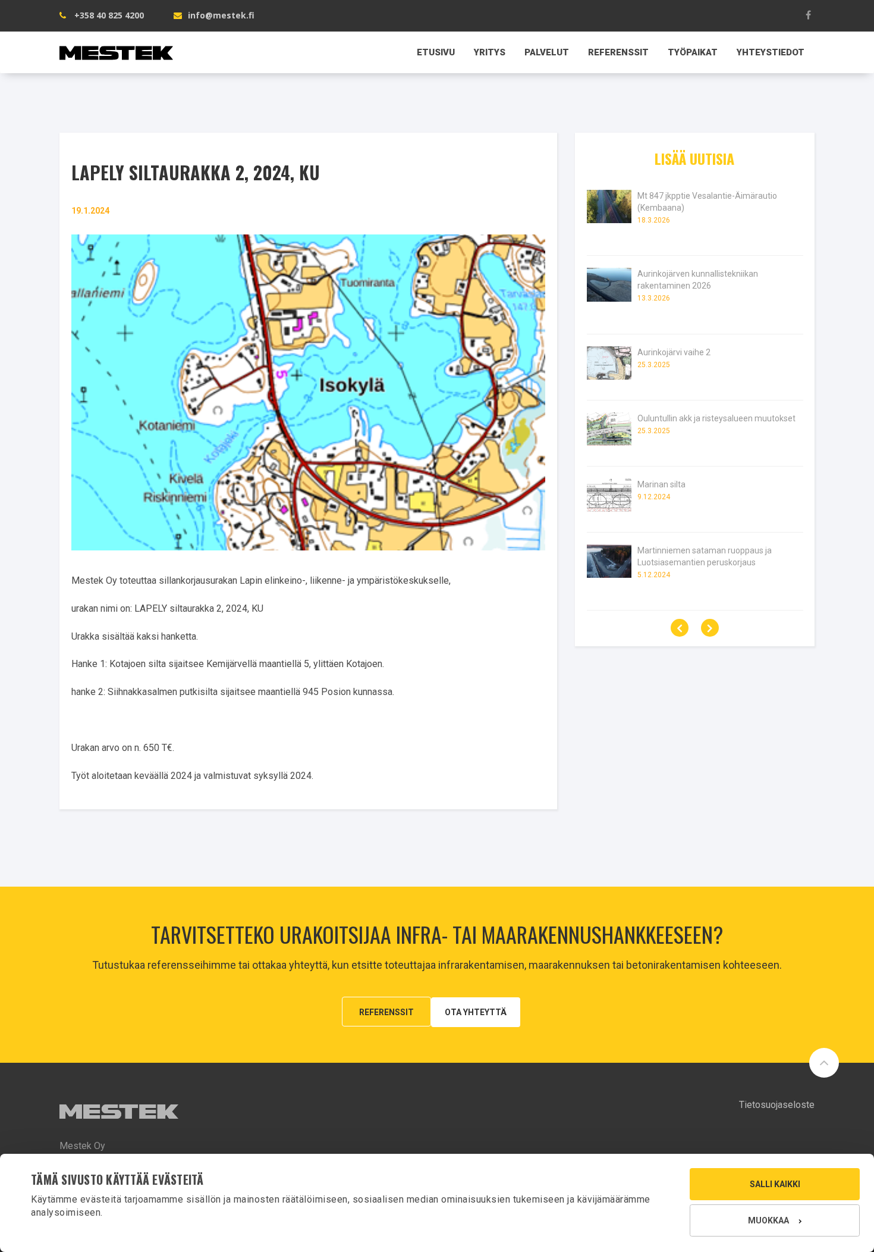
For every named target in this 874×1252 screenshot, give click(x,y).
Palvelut (546, 52)
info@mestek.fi (221, 15)
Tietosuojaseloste (777, 1104)
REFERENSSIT (386, 1012)
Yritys (489, 52)
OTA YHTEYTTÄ (476, 1012)
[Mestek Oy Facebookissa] (809, 15)
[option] (695, 412)
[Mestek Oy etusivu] (116, 46)
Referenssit (618, 52)
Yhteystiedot (770, 52)
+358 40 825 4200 (109, 15)
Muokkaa (768, 1220)
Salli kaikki (775, 1184)
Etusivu (436, 52)
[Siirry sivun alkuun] (824, 1063)
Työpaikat (693, 52)
